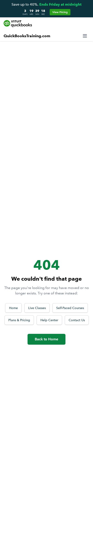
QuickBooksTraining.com (27, 36)
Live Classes (37, 308)
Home (13, 308)
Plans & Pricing (19, 320)
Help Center (49, 320)
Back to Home (46, 339)
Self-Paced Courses (70, 308)
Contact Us (77, 320)
